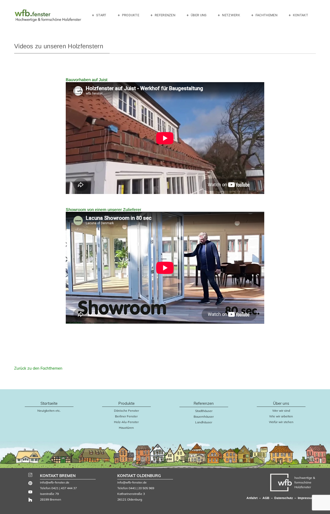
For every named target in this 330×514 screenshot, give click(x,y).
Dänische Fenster (126, 410)
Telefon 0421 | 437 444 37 (58, 488)
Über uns (199, 15)
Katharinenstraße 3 (131, 494)
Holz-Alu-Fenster (126, 422)
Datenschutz (283, 498)
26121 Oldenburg (129, 499)
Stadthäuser (203, 411)
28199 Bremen (50, 499)
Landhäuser (203, 422)
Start (101, 15)
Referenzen (165, 15)
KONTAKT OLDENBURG (139, 475)
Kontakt (300, 15)
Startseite (48, 403)
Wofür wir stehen (281, 422)
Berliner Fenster (126, 416)
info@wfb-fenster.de (54, 482)
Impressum (306, 498)
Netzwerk (231, 15)
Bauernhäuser (204, 416)
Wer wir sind (281, 410)
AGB (266, 498)
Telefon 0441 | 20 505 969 (135, 488)
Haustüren (126, 428)
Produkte (130, 15)
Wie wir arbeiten (281, 416)
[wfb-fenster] (48, 16)
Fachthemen (266, 15)
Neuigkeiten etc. (49, 410)
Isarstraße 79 (49, 494)
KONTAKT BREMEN (58, 475)
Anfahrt (252, 498)
